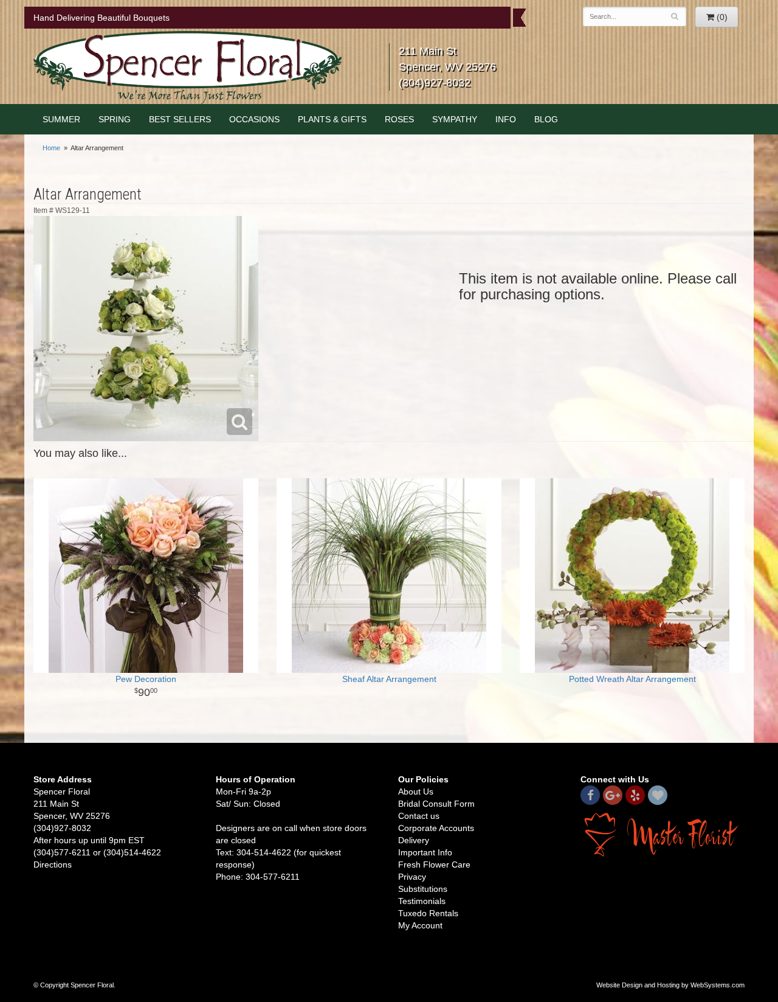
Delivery (413, 840)
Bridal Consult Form (436, 804)
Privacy (412, 877)
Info (505, 119)
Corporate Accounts (436, 828)
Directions (52, 864)
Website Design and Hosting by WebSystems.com (670, 985)
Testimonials (422, 901)
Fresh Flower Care (434, 864)
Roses (399, 119)
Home (51, 147)
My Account (420, 925)
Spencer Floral (187, 67)
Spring (114, 119)
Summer (61, 119)
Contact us (418, 816)
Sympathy (454, 119)
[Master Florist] (662, 834)
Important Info (425, 852)
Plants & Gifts (332, 119)
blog (546, 119)
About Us (415, 791)
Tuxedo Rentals (428, 913)
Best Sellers (180, 119)
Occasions (254, 119)
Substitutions (422, 889)
